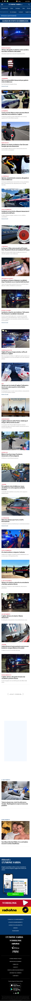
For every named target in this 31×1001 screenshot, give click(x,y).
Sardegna (17, 8)
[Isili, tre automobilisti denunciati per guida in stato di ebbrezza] (15, 67)
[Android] (15, 989)
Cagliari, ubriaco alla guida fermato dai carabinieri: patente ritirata (13, 677)
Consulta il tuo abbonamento (15, 919)
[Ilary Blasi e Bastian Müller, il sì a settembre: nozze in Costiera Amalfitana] (15, 830)
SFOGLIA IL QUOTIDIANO (8, 15)
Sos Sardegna (13, 12)
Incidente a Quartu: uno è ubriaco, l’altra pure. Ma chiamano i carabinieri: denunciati (15, 313)
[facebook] (5, 1)
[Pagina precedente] (23, 694)
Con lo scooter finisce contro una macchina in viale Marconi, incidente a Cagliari (15, 113)
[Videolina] (15, 903)
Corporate (15, 975)
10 (17, 694)
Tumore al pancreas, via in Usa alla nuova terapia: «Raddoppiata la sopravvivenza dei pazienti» (15, 803)
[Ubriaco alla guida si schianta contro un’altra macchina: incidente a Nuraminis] (15, 36)
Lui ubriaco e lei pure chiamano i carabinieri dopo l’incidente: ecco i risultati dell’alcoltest (15, 281)
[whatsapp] (7, 1)
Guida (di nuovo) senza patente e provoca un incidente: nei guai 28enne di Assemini (15, 647)
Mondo (28, 8)
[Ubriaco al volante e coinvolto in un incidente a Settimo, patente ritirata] (15, 569)
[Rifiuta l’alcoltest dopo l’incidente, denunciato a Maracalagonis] (15, 441)
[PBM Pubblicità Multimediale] (15, 952)
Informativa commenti (16, 972)
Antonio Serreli (5, 86)
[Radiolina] (15, 910)
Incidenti (21, 12)
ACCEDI (27, 1)
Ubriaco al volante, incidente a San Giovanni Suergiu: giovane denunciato (15, 145)
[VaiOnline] (15, 948)
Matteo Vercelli (5, 394)
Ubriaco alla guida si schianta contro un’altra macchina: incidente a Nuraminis (15, 50)
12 (20, 694)
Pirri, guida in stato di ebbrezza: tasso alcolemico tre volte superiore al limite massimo (13, 487)
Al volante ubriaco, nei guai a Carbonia (13, 552)
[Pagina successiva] (8, 694)
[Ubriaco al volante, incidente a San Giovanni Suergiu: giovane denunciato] (15, 131)
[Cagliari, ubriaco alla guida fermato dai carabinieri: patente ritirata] (15, 663)
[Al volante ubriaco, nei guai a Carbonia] (15, 538)
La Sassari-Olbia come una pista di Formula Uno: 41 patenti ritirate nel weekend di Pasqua (15, 249)
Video (11, 8)
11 (18, 694)
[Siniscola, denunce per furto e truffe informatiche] (15, 506)
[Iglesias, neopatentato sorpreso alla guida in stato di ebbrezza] (15, 164)
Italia (23, 8)
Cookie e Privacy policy (15, 958)
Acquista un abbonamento (15, 922)
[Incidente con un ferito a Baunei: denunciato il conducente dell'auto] (15, 198)
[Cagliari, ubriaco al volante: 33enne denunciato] (15, 602)
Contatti (15, 967)
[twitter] (2, 1)
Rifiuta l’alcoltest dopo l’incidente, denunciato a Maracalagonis (12, 455)
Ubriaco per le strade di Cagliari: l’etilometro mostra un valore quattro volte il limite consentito (15, 386)
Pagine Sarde (15, 930)
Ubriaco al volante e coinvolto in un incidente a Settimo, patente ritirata (15, 583)
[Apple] (15, 985)
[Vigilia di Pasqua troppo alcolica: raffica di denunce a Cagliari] (15, 338)
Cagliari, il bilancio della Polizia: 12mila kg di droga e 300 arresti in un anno (15, 421)
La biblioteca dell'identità (15, 925)
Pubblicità (15, 964)
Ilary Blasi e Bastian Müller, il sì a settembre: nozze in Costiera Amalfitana (15, 842)
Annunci (15, 927)
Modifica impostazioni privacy (16, 970)
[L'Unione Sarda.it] (15, 4)
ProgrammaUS (4, 8)
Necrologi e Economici (15, 961)
